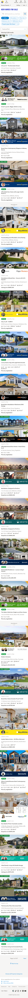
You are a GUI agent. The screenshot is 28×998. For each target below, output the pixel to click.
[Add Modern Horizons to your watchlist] (26, 627)
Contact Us (14, 986)
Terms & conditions (22, 986)
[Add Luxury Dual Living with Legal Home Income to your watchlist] (26, 333)
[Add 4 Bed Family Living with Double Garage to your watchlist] (26, 836)
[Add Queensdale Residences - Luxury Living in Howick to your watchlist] (26, 540)
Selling (18, 5)
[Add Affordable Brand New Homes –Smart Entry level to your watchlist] (26, 417)
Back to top (15, 963)
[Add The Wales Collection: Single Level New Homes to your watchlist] (26, 582)
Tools (24, 5)
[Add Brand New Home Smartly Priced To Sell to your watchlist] (26, 669)
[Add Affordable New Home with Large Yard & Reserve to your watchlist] (26, 162)
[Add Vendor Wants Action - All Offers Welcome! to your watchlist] (26, 710)
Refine (5, 18)
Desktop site (3, 986)
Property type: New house (8, 24)
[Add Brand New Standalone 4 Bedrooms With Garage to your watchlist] (26, 375)
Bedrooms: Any (6, 21)
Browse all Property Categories (14, 974)
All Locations (13, 18)
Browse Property (5, 5)
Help (9, 986)
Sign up (20, 2)
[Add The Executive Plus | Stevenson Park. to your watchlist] (26, 876)
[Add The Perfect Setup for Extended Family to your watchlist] (26, 917)
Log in (25, 2)
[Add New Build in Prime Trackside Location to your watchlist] (26, 794)
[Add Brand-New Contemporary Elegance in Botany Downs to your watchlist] (26, 119)
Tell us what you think (8, 983)
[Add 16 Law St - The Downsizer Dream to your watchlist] (26, 36)
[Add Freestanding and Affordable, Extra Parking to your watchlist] (26, 208)
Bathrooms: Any (17, 21)
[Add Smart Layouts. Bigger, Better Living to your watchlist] (26, 77)
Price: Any (22, 18)
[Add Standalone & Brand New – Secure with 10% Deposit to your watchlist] (26, 248)
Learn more (6, 981)
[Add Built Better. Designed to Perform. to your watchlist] (26, 459)
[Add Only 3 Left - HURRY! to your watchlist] (26, 292)
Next (25, 958)
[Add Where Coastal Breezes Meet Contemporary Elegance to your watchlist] (26, 751)
